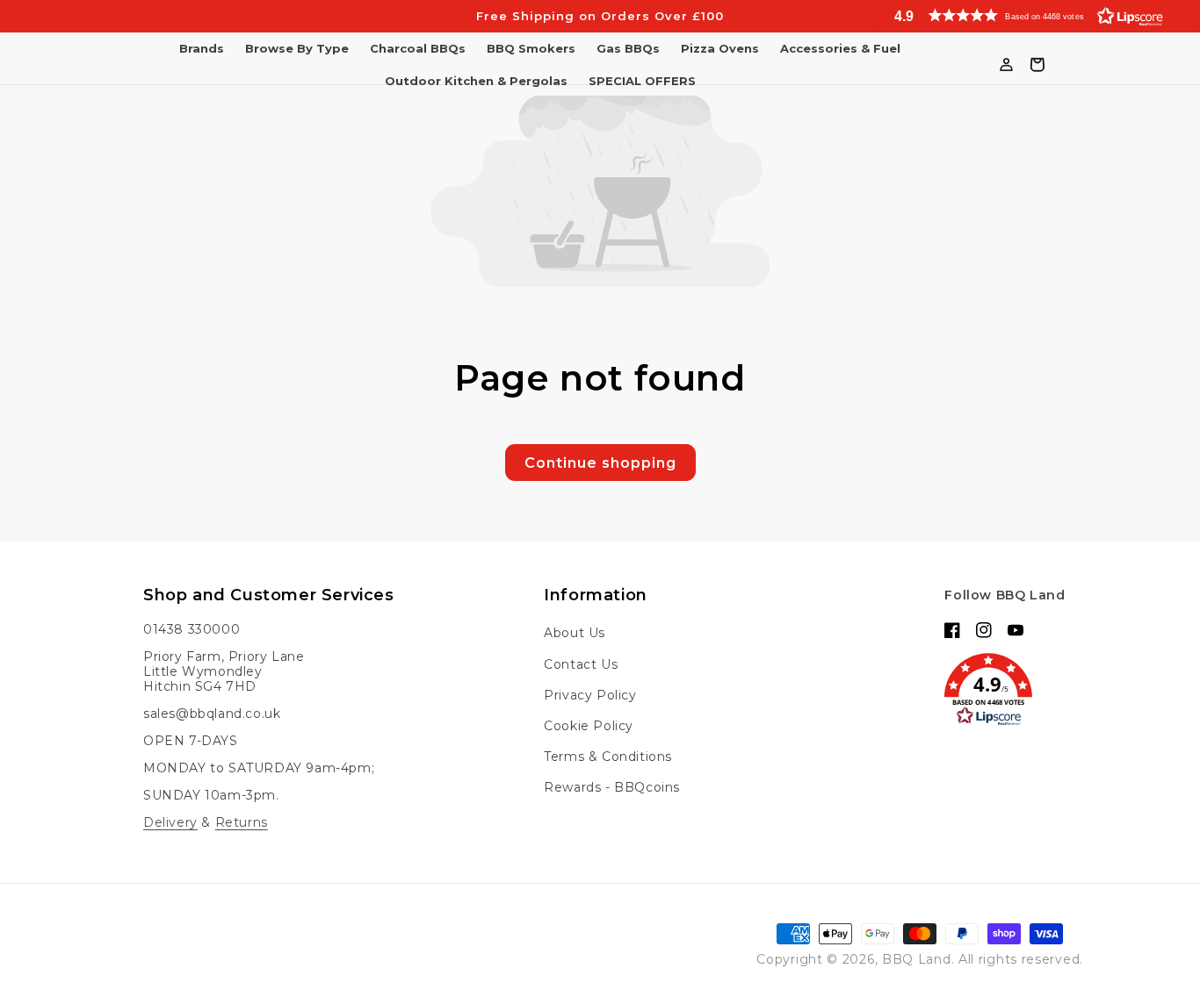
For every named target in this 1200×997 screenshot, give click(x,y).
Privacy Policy (590, 695)
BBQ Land (916, 959)
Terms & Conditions (608, 756)
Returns (241, 822)
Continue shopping (600, 463)
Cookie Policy (588, 726)
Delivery (170, 822)
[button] (1037, 15)
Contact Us (581, 664)
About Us (574, 633)
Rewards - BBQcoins (612, 787)
